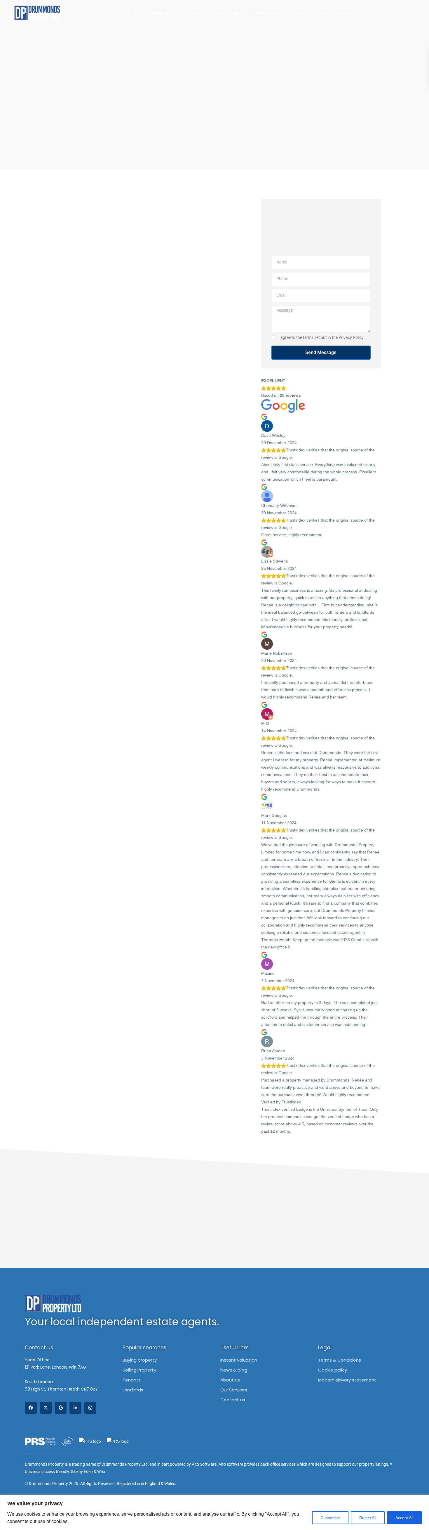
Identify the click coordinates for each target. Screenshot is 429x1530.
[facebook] (31, 1408)
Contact (345, 13)
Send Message (320, 352)
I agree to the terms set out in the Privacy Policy (321, 337)
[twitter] (46, 1408)
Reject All (367, 1517)
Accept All (404, 1517)
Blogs (298, 13)
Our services (270, 13)
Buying (123, 13)
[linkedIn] (75, 1408)
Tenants (190, 13)
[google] (61, 1408)
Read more (302, 1131)
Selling (155, 13)
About (320, 13)
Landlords (228, 13)
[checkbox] (273, 337)
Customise (330, 1517)
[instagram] (90, 1408)
